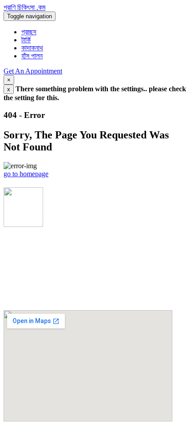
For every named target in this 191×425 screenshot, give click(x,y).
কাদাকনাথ (32, 48)
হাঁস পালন (32, 56)
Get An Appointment (33, 71)
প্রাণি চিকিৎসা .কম (24, 7)
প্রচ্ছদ (28, 32)
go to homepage (26, 174)
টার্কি (26, 40)
